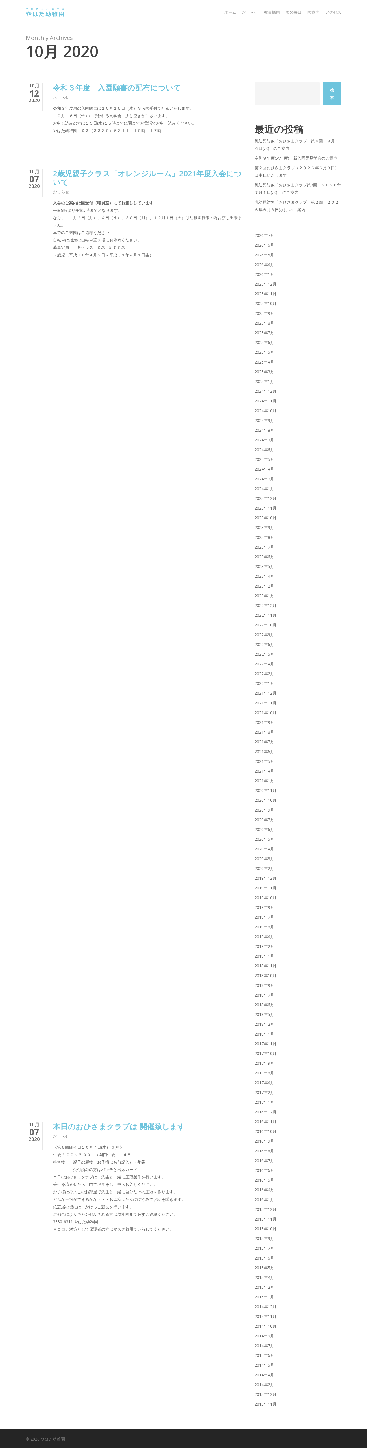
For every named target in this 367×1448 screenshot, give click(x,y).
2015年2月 (264, 1287)
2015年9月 (264, 1238)
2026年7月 (264, 235)
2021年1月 (264, 780)
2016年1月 (264, 1199)
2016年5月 (264, 1180)
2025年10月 (265, 303)
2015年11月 (265, 1219)
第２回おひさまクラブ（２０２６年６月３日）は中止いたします (297, 171)
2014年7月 (264, 1345)
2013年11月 (265, 1404)
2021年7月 (264, 741)
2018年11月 (265, 965)
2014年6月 (264, 1355)
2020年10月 (265, 800)
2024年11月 (265, 401)
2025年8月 (264, 323)
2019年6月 (264, 927)
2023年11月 (265, 508)
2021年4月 (264, 771)
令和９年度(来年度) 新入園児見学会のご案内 (296, 158)
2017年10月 (265, 1053)
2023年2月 (264, 586)
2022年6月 (264, 644)
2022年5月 (264, 654)
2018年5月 (264, 1014)
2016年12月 (265, 1112)
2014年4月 (264, 1375)
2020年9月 (264, 810)
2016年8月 (264, 1151)
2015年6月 (264, 1258)
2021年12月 (265, 693)
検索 (332, 93)
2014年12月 (265, 1306)
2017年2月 (264, 1092)
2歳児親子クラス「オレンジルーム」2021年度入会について (147, 177)
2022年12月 (265, 605)
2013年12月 (265, 1394)
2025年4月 (264, 362)
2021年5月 (264, 761)
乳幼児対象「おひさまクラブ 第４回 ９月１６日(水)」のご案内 (297, 144)
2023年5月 (264, 566)
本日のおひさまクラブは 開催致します (119, 1126)
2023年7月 (264, 547)
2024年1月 (264, 488)
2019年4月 (264, 936)
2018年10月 (265, 975)
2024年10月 (265, 410)
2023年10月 (265, 517)
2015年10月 (265, 1228)
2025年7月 (264, 332)
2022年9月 (264, 634)
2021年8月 (264, 732)
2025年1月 (264, 381)
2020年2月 (264, 868)
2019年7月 (264, 917)
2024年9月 (264, 420)
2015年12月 (265, 1209)
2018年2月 (264, 1024)
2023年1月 (264, 595)
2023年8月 (264, 537)
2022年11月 (265, 615)
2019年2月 (264, 946)
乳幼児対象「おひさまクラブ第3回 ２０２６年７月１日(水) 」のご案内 (298, 188)
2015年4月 (264, 1277)
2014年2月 (264, 1384)
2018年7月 (264, 995)
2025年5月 (264, 352)
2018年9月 (264, 985)
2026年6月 (264, 245)
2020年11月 (265, 790)
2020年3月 (264, 858)
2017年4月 (264, 1082)
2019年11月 (265, 888)
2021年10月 (265, 712)
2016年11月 (265, 1121)
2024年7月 (264, 440)
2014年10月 (265, 1326)
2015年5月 (264, 1267)
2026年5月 (264, 255)
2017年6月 (264, 1073)
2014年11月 (265, 1316)
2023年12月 (265, 498)
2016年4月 (264, 1189)
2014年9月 (264, 1336)
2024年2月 (264, 479)
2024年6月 (264, 449)
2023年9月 (264, 527)
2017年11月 (265, 1043)
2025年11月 (265, 293)
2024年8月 (264, 430)
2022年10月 (265, 625)
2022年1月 (264, 683)
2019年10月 (265, 897)
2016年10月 (265, 1131)
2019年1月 (264, 956)
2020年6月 (264, 829)
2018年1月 (264, 1034)
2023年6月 (264, 556)
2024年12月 (265, 391)
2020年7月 (264, 819)
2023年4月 (264, 576)
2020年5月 (264, 839)
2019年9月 (264, 907)
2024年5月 (264, 459)
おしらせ (61, 97)
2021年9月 (264, 722)
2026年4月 (264, 264)
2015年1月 (264, 1297)
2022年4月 (264, 664)
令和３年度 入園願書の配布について (117, 87)
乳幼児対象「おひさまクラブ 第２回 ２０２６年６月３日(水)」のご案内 (297, 205)
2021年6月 (264, 751)
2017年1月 (264, 1102)
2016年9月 (264, 1141)
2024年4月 (264, 469)
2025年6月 (264, 342)
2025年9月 (264, 313)
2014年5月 (264, 1365)
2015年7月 (264, 1248)
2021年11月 (265, 703)
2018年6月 (264, 1004)
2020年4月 (264, 849)
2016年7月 (264, 1160)
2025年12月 (265, 284)
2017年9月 (264, 1063)
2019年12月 (265, 878)
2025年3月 (264, 371)
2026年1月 (264, 274)
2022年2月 (264, 673)
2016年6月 (264, 1170)
